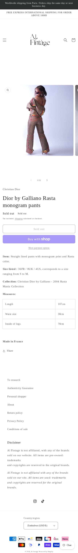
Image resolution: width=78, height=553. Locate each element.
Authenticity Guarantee (20, 388)
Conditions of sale (17, 429)
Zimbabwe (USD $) (37, 525)
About (10, 404)
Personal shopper (16, 396)
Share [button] (10, 350)
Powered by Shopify (46, 551)
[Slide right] (47, 180)
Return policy (15, 413)
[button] (5, 40)
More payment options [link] (39, 248)
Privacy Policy (15, 421)
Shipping (19, 219)
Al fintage (34, 551)
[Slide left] (31, 180)
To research (13, 380)
